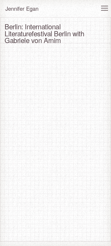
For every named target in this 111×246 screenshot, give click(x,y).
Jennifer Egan (22, 8)
